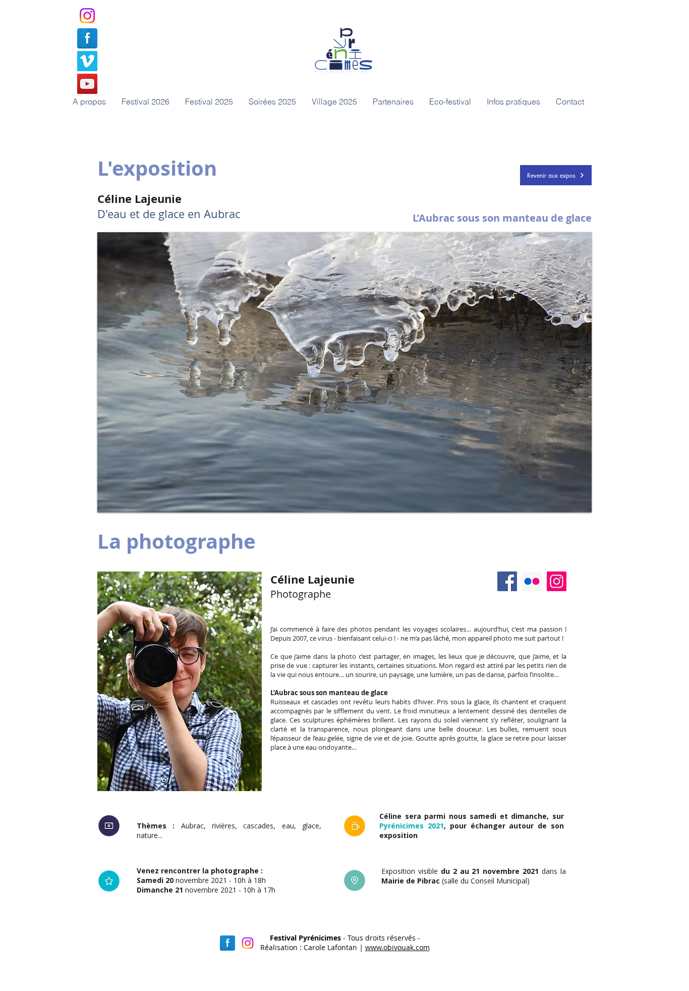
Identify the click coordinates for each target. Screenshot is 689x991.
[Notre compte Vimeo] (87, 61)
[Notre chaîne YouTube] (87, 84)
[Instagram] (87, 16)
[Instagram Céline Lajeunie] (556, 581)
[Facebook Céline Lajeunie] (507, 581)
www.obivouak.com (397, 947)
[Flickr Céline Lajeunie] (532, 581)
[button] (272, 101)
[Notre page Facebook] (87, 38)
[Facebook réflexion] (227, 943)
